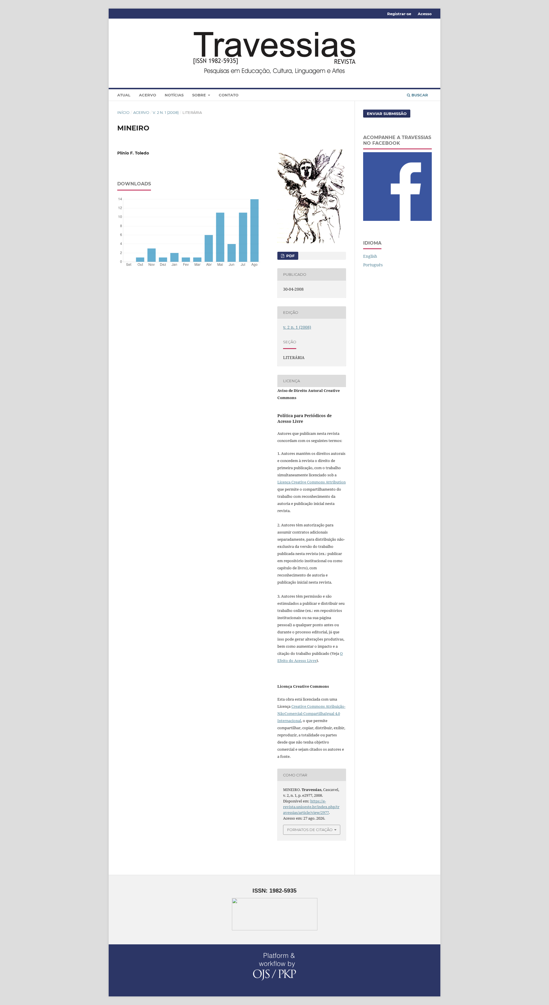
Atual (123, 95)
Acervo (147, 95)
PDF (290, 255)
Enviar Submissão (387, 113)
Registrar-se (399, 13)
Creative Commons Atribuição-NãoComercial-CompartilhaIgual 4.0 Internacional (311, 713)
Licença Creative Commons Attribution (311, 482)
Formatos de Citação (310, 829)
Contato (228, 95)
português (373, 264)
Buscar (419, 95)
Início (123, 112)
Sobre (199, 95)
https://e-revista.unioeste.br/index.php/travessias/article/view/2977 (311, 806)
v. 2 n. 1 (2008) (166, 112)
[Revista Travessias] (397, 219)
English (370, 256)
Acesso (425, 13)
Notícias (174, 95)
